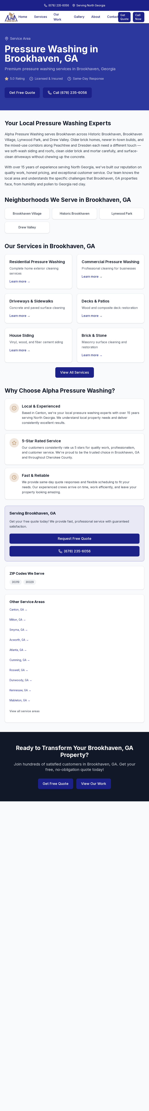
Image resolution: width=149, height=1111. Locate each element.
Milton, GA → (18, 619)
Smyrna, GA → (19, 629)
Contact (112, 17)
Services (40, 17)
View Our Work (93, 784)
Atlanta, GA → (18, 649)
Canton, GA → (18, 609)
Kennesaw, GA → (20, 690)
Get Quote (124, 17)
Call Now (138, 17)
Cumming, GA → (20, 660)
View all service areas (25, 711)
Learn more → (20, 281)
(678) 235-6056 (77, 551)
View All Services (74, 372)
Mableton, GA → (20, 700)
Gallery (79, 17)
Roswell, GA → (19, 670)
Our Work (57, 16)
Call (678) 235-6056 (70, 93)
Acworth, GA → (19, 639)
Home (22, 17)
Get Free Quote (22, 93)
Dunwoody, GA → (21, 680)
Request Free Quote (74, 538)
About (95, 17)
